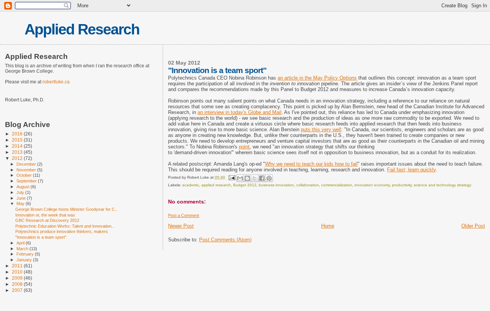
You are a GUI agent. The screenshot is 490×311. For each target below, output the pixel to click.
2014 (18, 145)
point (244, 147)
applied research (216, 185)
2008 (18, 284)
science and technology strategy (442, 185)
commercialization (336, 185)
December (26, 164)
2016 (18, 133)
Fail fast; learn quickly (411, 170)
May (21, 203)
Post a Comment (183, 215)
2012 (18, 158)
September (27, 181)
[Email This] (240, 178)
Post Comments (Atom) (225, 240)
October (24, 175)
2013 (18, 152)
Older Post (473, 226)
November (26, 170)
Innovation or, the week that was (45, 215)
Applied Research (81, 29)
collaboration (307, 185)
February (25, 254)
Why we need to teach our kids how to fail (311, 164)
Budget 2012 (244, 185)
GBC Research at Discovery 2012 (47, 220)
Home (327, 226)
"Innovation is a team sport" (40, 237)
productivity (402, 185)
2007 (18, 290)
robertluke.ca (56, 82)
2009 (18, 277)
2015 (18, 139)
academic (190, 185)
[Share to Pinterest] (269, 178)
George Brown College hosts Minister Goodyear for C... (66, 209)
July (20, 192)
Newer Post (181, 226)
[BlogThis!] (247, 178)
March (22, 248)
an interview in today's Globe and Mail (239, 112)
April (21, 243)
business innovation (276, 185)
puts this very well (321, 129)
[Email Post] (231, 177)
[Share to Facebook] (262, 178)
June (21, 198)
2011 (18, 265)
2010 (18, 271)
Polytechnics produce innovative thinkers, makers (61, 231)
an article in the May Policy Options (317, 78)
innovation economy (372, 185)
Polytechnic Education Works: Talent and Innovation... (65, 226)
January (24, 259)
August (23, 186)
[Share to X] (254, 178)
